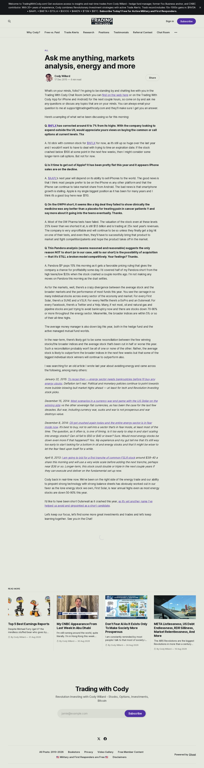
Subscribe (186, 21)
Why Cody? (33, 32)
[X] (98, 738)
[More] (175, 32)
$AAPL (52, 178)
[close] (200, 7)
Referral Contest (142, 32)
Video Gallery (105, 751)
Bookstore (74, 751)
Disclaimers (119, 757)
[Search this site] (9, 21)
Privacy (88, 751)
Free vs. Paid (52, 32)
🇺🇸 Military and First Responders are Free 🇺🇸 (82, 757)
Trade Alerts (71, 32)
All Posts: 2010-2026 (51, 751)
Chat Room (163, 32)
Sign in (170, 21)
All (46, 50)
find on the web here (115, 95)
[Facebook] (105, 738)
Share (152, 77)
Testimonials (121, 32)
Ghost (192, 754)
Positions (104, 32)
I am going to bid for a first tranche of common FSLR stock (98, 457)
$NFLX (52, 125)
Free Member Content (130, 751)
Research (88, 32)
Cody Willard (62, 76)
